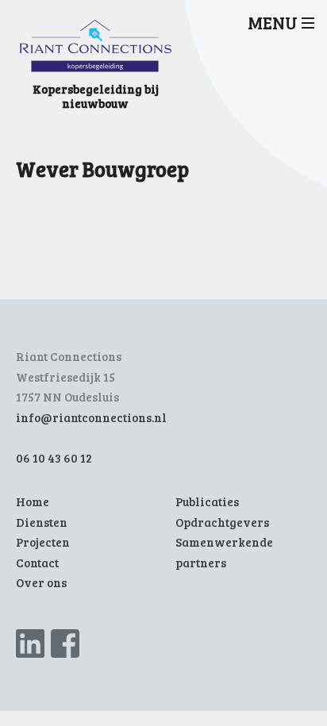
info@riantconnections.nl (91, 417)
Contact (37, 562)
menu (273, 22)
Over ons (41, 582)
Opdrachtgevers (222, 522)
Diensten (41, 522)
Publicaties (207, 501)
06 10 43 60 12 (54, 458)
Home (32, 501)
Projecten (43, 542)
